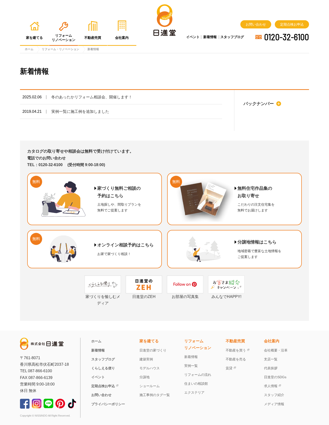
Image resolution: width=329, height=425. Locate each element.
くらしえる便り (103, 368)
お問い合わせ (256, 24)
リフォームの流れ (197, 375)
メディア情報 (274, 404)
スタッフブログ (232, 37)
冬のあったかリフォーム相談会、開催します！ (91, 97)
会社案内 (271, 341)
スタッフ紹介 (274, 395)
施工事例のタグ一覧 (154, 395)
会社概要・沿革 (276, 350)
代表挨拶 (270, 368)
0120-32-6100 (286, 37)
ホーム (96, 341)
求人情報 (270, 386)
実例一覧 (191, 366)
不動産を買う (236, 350)
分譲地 (144, 377)
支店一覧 (270, 359)
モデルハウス (149, 368)
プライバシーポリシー (108, 404)
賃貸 (229, 368)
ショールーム (149, 386)
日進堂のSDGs (275, 377)
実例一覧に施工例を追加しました (80, 111)
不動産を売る (236, 359)
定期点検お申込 (292, 24)
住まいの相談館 (196, 383)
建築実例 (146, 359)
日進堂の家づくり (152, 350)
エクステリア (194, 392)
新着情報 (210, 37)
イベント (193, 37)
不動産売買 (235, 341)
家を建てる (149, 341)
